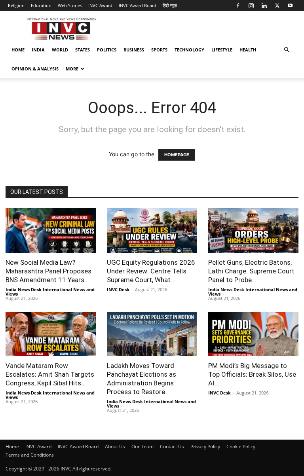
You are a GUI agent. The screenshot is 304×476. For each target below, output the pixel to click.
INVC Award (100, 5)
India (38, 50)
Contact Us (172, 446)
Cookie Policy (240, 446)
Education (41, 5)
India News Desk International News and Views (50, 291)
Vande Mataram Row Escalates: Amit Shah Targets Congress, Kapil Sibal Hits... (50, 374)
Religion (16, 5)
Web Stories (70, 5)
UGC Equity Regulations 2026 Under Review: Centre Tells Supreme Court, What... (151, 271)
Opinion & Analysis (35, 69)
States (82, 50)
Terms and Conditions (30, 454)
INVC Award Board (137, 5)
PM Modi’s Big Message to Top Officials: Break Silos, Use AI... (252, 374)
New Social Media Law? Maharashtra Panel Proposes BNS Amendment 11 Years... (48, 271)
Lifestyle (221, 50)
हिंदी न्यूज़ (170, 5)
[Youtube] (290, 5)
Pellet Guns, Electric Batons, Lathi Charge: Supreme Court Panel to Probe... (251, 271)
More (72, 69)
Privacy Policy (205, 446)
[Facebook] (238, 5)
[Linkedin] (264, 5)
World (60, 50)
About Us (115, 446)
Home (18, 50)
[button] (286, 50)
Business (134, 50)
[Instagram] (251, 5)
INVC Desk (118, 289)
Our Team (142, 446)
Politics (106, 50)
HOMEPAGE (176, 154)
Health (247, 50)
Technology (189, 50)
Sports (159, 50)
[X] (277, 5)
